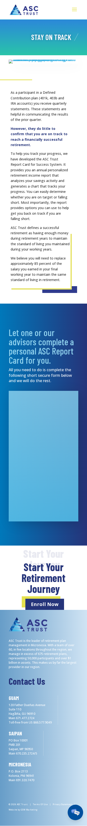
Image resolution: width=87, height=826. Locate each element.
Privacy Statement (62, 804)
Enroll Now (44, 604)
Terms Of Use (40, 804)
